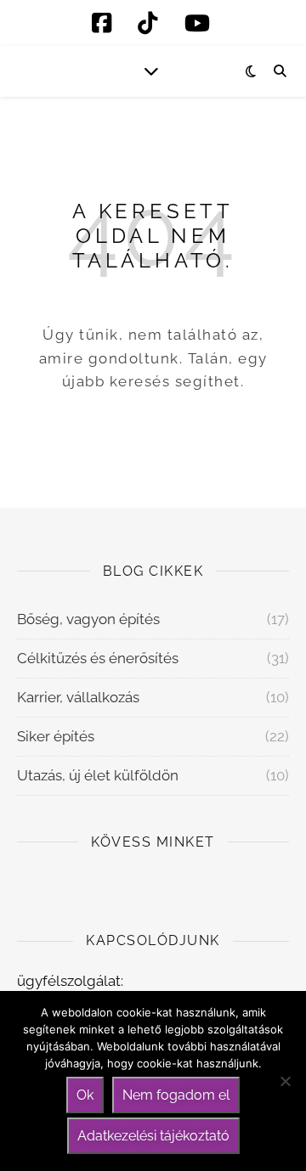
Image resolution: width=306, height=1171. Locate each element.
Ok (85, 1095)
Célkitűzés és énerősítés (97, 658)
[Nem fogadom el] (284, 1080)
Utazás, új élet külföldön (97, 775)
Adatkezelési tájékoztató (153, 1136)
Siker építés (55, 736)
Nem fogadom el (176, 1095)
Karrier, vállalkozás (78, 697)
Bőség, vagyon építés (88, 619)
